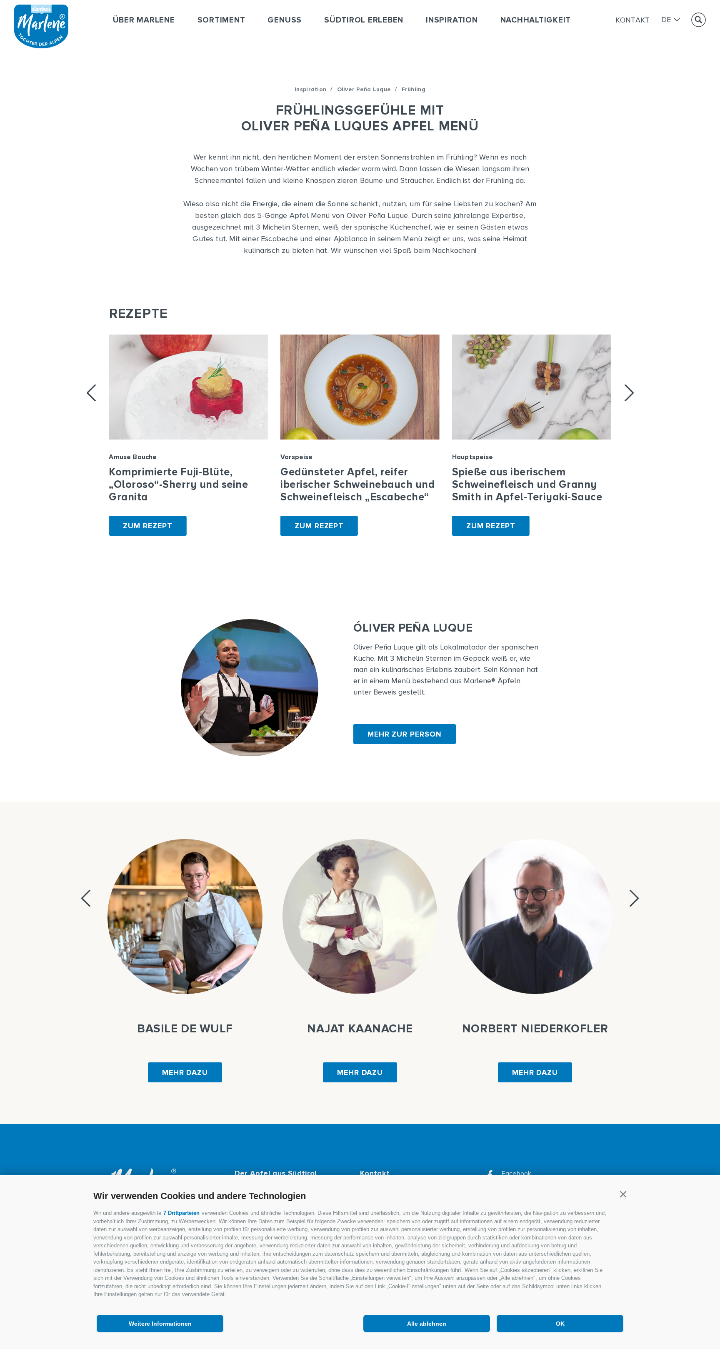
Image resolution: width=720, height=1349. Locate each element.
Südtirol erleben (363, 20)
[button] (623, 1194)
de (666, 20)
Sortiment (221, 20)
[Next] (629, 393)
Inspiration (452, 20)
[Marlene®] (41, 45)
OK (560, 1323)
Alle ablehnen (426, 1323)
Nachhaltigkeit (535, 20)
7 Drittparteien (181, 1213)
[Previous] (91, 393)
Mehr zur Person (405, 734)
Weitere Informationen (160, 1323)
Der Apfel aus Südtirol (276, 1173)
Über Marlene (144, 20)
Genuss (285, 20)
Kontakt (632, 20)
